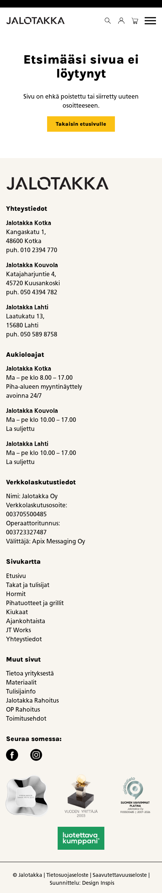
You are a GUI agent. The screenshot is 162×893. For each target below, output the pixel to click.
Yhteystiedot (24, 639)
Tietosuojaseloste (67, 875)
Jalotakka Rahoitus (32, 700)
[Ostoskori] (135, 20)
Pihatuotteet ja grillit (35, 603)
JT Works (18, 630)
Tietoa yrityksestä (30, 673)
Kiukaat (17, 612)
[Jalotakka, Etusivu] (36, 21)
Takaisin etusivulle (81, 124)
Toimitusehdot (26, 718)
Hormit (16, 594)
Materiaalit (21, 682)
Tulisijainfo (21, 691)
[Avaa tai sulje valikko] (150, 20)
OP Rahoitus (23, 709)
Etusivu (16, 576)
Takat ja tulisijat (27, 585)
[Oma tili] (121, 20)
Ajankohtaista (25, 621)
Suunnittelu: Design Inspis (82, 883)
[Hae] (108, 20)
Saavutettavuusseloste (120, 875)
